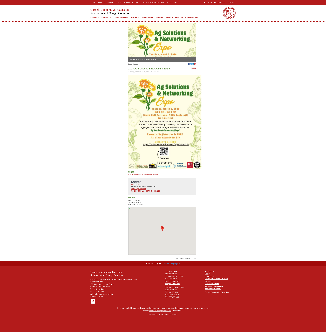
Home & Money (147, 17)
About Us (101, 2)
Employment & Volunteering (153, 2)
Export (194, 68)
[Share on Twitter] (191, 64)
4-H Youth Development (214, 286)
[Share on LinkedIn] (193, 64)
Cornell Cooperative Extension (217, 292)
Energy (207, 274)
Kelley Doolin (135, 184)
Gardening (135, 17)
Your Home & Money (213, 289)
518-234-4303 (99, 289)
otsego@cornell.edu (172, 284)
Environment (210, 276)
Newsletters (172, 2)
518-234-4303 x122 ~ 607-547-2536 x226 (145, 191)
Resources (128, 2)
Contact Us (220, 2)
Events (118, 2)
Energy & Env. (106, 17)
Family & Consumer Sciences (216, 279)
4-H (182, 17)
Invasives (159, 17)
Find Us (231, 2)
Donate (110, 2)
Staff (137, 2)
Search (209, 2)
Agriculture (94, 17)
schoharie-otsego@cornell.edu (101, 294)
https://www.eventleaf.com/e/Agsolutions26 (143, 174)
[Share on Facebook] (188, 64)
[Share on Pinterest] (195, 64)
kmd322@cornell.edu (138, 189)
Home (93, 2)
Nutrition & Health (172, 17)
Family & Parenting (121, 17)
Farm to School (192, 17)
